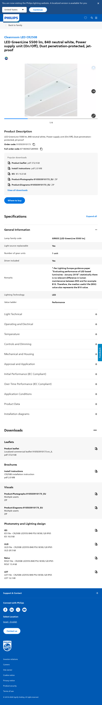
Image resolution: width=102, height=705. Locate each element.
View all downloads (17, 190)
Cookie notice (9, 675)
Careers (6, 664)
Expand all (91, 216)
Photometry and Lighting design (25, 523)
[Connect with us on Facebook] (5, 610)
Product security (10, 685)
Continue (38, 10)
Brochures (10, 464)
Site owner (7, 669)
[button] (8, 91)
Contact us (12, 631)
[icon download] (96, 448)
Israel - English (10, 622)
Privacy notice (9, 680)
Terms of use (8, 691)
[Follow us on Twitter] (18, 610)
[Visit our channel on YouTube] (24, 610)
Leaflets (9, 442)
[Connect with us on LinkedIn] (12, 610)
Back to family (15, 25)
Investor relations (10, 659)
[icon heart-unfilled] (85, 18)
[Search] (92, 18)
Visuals (8, 487)
